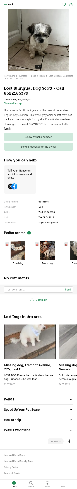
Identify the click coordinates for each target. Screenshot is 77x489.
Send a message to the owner (38, 146)
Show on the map (12, 103)
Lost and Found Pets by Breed (19, 461)
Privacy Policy (11, 467)
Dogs (42, 76)
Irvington (23, 76)
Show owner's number (38, 137)
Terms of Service (12, 473)
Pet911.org (9, 76)
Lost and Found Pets (14, 455)
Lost (33, 76)
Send (68, 289)
